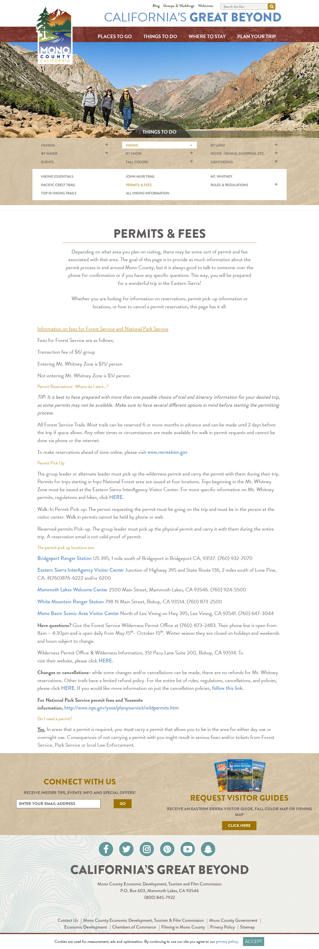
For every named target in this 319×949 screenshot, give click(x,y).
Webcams (205, 5)
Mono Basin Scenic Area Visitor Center (78, 613)
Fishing (48, 145)
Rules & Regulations (229, 184)
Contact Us (68, 920)
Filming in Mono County (183, 927)
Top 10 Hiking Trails (59, 193)
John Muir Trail (140, 176)
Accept (253, 941)
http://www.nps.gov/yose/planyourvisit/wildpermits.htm (121, 708)
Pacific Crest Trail (58, 184)
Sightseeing (222, 161)
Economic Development (85, 927)
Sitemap (247, 927)
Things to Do (160, 36)
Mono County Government (233, 920)
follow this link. (228, 688)
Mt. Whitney (221, 176)
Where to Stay (207, 36)
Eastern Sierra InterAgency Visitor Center (80, 570)
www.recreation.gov (167, 452)
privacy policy (227, 941)
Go (123, 804)
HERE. (116, 497)
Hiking (132, 145)
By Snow (134, 153)
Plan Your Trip (256, 36)
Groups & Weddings (178, 5)
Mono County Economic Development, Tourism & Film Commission (143, 920)
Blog (156, 5)
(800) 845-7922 (159, 897)
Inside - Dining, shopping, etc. (238, 153)
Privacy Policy (222, 927)
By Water (49, 153)
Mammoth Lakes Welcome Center (72, 589)
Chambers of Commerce (134, 927)
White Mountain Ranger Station (70, 601)
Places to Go (115, 36)
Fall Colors (137, 161)
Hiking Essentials (57, 176)
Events (47, 161)
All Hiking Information (147, 193)
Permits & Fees (139, 184)
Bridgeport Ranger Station (64, 558)
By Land (218, 145)
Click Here (239, 826)
